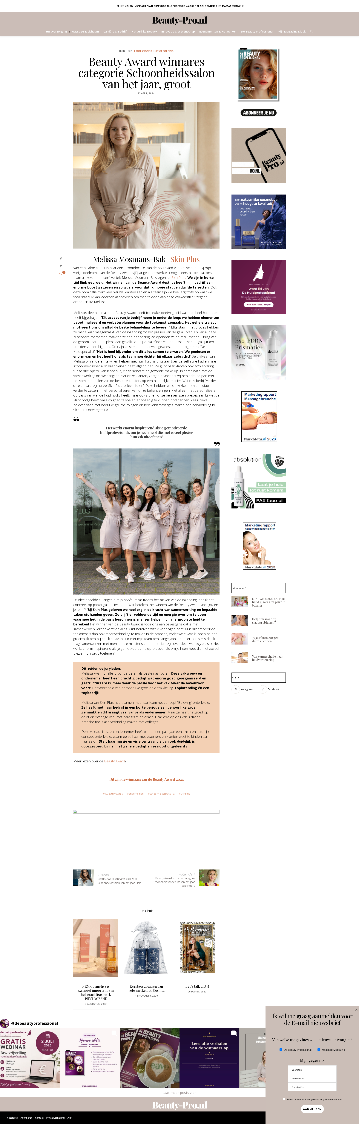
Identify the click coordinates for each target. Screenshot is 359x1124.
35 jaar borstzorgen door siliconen (265, 639)
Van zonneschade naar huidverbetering (267, 658)
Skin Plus (185, 259)
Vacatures (12, 1117)
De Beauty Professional (257, 31)
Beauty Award (114, 761)
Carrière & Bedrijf (115, 31)
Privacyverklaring (55, 1117)
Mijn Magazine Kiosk (292, 31)
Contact (39, 1117)
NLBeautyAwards (113, 793)
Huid (122, 51)
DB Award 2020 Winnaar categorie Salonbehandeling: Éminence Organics (197, 992)
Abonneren (26, 1117)
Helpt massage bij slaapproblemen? (264, 620)
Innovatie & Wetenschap (178, 31)
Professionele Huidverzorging (154, 51)
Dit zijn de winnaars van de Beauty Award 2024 (146, 779)
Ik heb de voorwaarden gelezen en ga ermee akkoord (314, 1099)
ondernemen (136, 793)
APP (69, 1117)
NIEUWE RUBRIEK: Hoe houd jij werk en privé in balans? (268, 602)
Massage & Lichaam (85, 31)
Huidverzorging (56, 31)
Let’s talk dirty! (146, 986)
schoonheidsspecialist (162, 793)
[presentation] (81, 956)
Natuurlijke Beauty (144, 31)
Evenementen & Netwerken (218, 31)
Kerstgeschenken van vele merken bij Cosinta (96, 988)
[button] (30, 1058)
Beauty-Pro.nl (179, 20)
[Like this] (60, 274)
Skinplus (185, 793)
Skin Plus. (178, 277)
